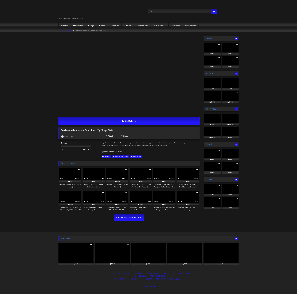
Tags (92, 26)
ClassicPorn (175, 26)
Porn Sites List (140, 276)
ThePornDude (142, 26)
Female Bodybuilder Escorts (140, 279)
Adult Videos (137, 156)
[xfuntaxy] (79, 9)
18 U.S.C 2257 (169, 273)
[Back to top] (289, 287)
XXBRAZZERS (175, 279)
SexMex (69, 30)
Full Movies (128, 26)
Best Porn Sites (190, 26)
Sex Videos (120, 279)
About (110, 136)
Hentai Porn (160, 279)
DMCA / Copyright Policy (119, 273)
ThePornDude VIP (159, 26)
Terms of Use (153, 273)
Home (62, 30)
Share (125, 136)
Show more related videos (129, 217)
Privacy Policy (138, 273)
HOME (65, 26)
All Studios (79, 26)
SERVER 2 (130, 121)
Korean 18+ (114, 26)
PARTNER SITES (157, 276)
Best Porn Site (184, 273)
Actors (103, 26)
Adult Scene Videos (121, 156)
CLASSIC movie (149, 286)
